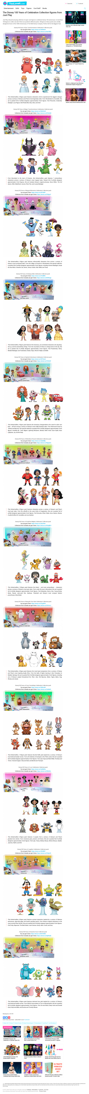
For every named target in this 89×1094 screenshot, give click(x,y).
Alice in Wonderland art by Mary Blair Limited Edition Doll (32, 1039)
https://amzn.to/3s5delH (44, 689)
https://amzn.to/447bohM (44, 113)
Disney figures (38, 1023)
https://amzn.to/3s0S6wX (38, 29)
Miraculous (83, 1083)
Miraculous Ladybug (6, 1084)
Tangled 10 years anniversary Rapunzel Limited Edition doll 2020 (32, 1075)
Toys (22, 8)
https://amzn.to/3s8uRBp (38, 441)
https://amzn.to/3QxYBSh (44, 31)
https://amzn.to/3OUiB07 (38, 851)
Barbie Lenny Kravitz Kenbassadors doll (75, 102)
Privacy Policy (42, 1091)
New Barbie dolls (45, 1084)
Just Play (45, 1023)
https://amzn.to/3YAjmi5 (44, 853)
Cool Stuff (37, 8)
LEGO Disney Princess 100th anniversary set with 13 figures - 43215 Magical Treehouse (53, 1039)
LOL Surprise (68, 1083)
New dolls (50, 1084)
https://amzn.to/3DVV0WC (38, 934)
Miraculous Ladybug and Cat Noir (17, 1084)
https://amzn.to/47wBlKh (38, 276)
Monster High (26, 1084)
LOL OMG (64, 1083)
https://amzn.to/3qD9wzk (44, 935)
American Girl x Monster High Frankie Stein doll (75, 26)
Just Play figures (52, 1023)
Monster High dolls (32, 1084)
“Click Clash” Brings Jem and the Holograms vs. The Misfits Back (74, 45)
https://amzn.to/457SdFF (38, 192)
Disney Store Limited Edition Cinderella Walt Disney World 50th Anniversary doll (11, 1075)
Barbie (6, 1083)
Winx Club (77, 1084)
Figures (28, 8)
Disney (11, 1023)
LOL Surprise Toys (74, 1083)
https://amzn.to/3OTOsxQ (38, 359)
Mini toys (79, 1083)
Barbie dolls (10, 1083)
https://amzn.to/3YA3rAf (44, 361)
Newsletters (35, 1089)
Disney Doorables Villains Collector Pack (32, 1057)
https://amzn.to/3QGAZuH (38, 111)
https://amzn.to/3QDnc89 (38, 687)
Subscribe (69, 3)
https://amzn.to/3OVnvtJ (44, 605)
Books (45, 8)
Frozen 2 (51, 1083)
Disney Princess (18, 1023)
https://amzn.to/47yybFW (38, 603)
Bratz (20, 1083)
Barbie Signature (15, 1083)
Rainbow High (70, 1084)
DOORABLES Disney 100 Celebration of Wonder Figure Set (11, 1039)
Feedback (29, 1089)
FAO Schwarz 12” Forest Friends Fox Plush (75, 64)
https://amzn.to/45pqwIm (44, 443)
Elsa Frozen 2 (47, 1083)
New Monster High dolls (63, 1084)
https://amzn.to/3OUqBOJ (44, 525)
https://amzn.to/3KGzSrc (44, 771)
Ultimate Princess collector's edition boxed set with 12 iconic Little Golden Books (53, 1075)
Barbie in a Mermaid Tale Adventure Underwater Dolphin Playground (74, 83)
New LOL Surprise (55, 1084)
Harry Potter (60, 1083)
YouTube (46, 1089)
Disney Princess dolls (38, 1083)
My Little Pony (38, 1084)
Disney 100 (6, 1023)
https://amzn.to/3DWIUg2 (44, 278)
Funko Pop (55, 1083)
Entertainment (8, 8)
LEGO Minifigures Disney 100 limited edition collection (10, 1057)
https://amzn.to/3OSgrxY (44, 194)
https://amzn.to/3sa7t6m (38, 523)
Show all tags (5, 1086)
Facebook (80, 3)
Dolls (17, 8)
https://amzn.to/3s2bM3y (38, 769)
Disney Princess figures (28, 1023)
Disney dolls (25, 1083)
